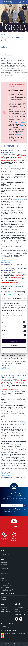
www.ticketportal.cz (19, 607)
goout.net (22, 125)
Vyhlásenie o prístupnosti (6, 590)
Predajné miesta (4, 580)
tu (16, 140)
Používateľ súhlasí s (15, 510)
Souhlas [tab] (4, 298)
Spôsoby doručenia (5, 554)
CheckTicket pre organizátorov (7, 627)
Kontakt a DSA (4, 582)
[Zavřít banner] (26, 294)
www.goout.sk (18, 609)
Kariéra (2, 578)
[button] (23, 2)
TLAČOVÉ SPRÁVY (4, 260)
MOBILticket (3, 599)
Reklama (2, 613)
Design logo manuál (5, 587)
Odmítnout (14, 350)
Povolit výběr (14, 345)
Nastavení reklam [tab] (17, 298)
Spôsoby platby (4, 556)
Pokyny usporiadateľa (5, 611)
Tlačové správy (4, 609)
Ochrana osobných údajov (6, 585)
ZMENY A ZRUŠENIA (5, 262)
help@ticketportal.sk (5, 568)
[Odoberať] (25, 505)
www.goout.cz (17, 611)
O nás (2, 577)
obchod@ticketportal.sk (6, 564)
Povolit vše (14, 341)
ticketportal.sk (14, 103)
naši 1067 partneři (8, 305)
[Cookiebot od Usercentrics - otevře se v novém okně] (17, 295)
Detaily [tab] (9, 298)
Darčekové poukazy (5, 601)
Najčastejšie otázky (5, 570)
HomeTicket (3, 597)
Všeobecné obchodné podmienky (7, 583)
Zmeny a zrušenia (4, 607)
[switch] (24, 326)
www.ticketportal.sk (20, 134)
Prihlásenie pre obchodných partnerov (8, 589)
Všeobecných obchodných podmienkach (16, 114)
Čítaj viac (25, 79)
